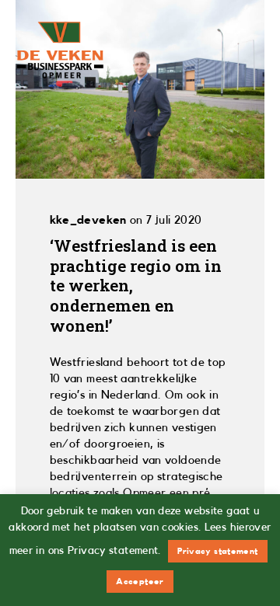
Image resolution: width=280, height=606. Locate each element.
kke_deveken (88, 220)
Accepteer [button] (139, 581)
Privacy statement (217, 551)
